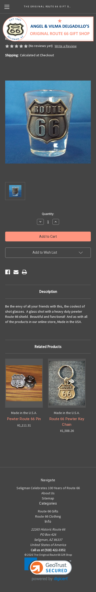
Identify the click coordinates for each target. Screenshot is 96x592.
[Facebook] (7, 272)
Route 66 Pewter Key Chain (66, 422)
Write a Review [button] (66, 46)
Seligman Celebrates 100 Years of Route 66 (48, 488)
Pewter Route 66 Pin (24, 419)
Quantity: (48, 214)
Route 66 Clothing (48, 516)
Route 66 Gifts (48, 511)
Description (48, 291)
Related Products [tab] (48, 346)
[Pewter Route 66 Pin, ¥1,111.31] (24, 383)
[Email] (16, 272)
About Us (48, 493)
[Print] (24, 272)
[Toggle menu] (7, 6)
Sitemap (48, 498)
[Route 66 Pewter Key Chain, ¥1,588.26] (67, 383)
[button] (48, 569)
